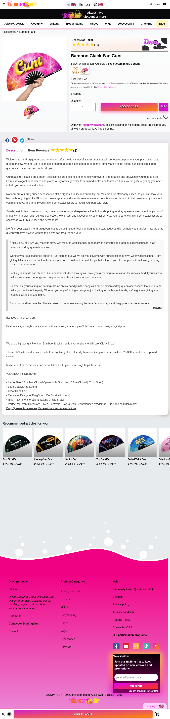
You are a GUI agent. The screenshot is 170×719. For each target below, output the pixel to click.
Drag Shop (15, 616)
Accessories (126, 23)
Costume (37, 23)
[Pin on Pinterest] (15, 139)
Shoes (94, 23)
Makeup (54, 23)
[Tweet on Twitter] (22, 139)
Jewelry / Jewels (14, 23)
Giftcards (146, 23)
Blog (162, 23)
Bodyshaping (74, 23)
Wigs (108, 23)
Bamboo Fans (27, 31)
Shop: (82, 40)
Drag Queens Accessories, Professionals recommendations (41, 408)
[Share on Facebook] (7, 139)
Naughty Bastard (93, 124)
